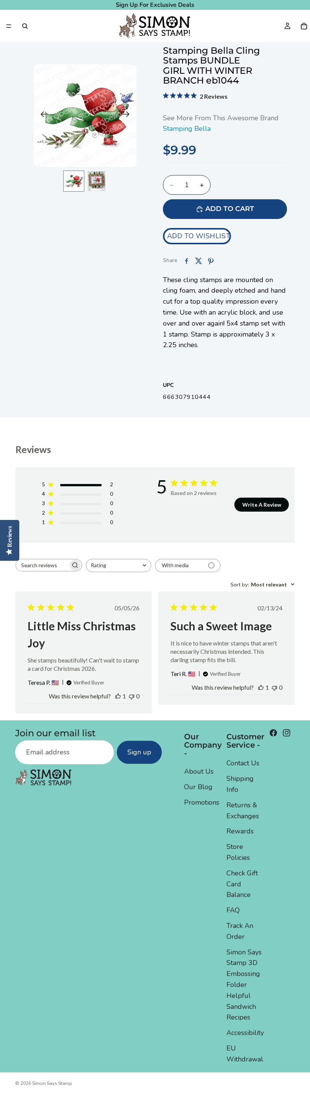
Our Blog (198, 786)
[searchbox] (42, 565)
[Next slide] (127, 115)
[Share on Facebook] (186, 260)
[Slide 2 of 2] (96, 181)
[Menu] (8, 26)
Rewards (240, 831)
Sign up (139, 752)
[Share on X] (198, 260)
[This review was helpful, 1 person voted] (118, 696)
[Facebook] (273, 732)
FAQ (233, 910)
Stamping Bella (187, 128)
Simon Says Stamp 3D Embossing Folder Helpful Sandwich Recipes (244, 984)
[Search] (25, 26)
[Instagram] (286, 732)
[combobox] (118, 565)
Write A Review (261, 504)
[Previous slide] (42, 115)
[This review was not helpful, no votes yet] (131, 696)
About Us (199, 771)
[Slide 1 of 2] (74, 181)
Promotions (201, 802)
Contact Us (242, 763)
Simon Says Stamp (52, 1083)
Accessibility (245, 1032)
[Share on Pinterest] (210, 260)
